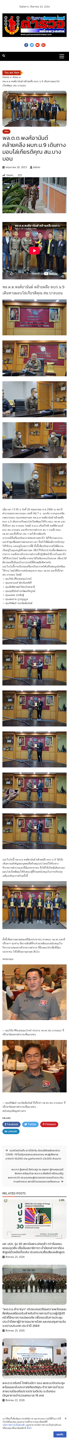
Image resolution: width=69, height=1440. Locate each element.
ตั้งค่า (29, 1428)
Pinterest (50, 1124)
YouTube (37, 45)
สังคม (6, 131)
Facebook (26, 45)
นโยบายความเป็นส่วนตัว (14, 1425)
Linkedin (12, 1131)
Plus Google (43, 45)
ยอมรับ (60, 1434)
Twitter (32, 45)
